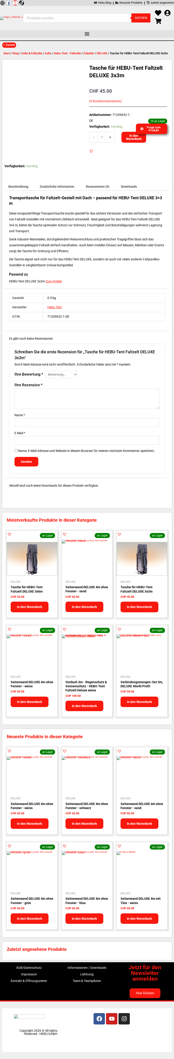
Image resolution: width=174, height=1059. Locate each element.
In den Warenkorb (134, 137)
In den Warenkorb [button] (29, 607)
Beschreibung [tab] (18, 186)
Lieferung (87, 974)
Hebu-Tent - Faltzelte (67, 53)
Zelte (48, 53)
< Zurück (9, 45)
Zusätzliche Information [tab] (57, 186)
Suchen (141, 18)
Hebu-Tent (54, 307)
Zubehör (88, 53)
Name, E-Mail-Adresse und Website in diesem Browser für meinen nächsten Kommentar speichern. (86, 451)
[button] (87, 34)
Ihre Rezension (28, 385)
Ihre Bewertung (28, 374)
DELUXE (102, 53)
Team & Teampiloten (87, 981)
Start (6, 53)
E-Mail (19, 433)
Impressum (29, 974)
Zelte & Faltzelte (31, 53)
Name (19, 415)
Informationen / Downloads (87, 967)
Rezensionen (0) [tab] (97, 186)
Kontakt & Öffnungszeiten (29, 981)
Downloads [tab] (129, 186)
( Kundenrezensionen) (105, 101)
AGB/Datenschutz (29, 967)
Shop (15, 53)
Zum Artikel (54, 281)
